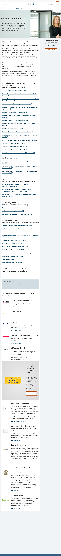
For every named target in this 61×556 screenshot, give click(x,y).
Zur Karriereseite (15, 307)
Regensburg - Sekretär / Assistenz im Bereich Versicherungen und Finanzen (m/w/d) (20, 172)
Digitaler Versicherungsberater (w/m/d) (13, 211)
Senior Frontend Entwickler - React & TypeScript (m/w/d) (17, 253)
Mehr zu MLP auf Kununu (31, 393)
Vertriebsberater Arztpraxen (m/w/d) (12, 262)
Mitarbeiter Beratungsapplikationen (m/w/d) (14, 112)
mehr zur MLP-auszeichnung (18, 421)
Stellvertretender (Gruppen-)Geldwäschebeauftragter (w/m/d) (19, 140)
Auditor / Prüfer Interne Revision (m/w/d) (13, 90)
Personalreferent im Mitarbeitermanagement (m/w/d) (16, 132)
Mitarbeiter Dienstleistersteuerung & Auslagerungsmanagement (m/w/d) (20, 116)
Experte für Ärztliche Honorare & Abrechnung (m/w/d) (17, 232)
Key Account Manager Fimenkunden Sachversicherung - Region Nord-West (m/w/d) (19, 195)
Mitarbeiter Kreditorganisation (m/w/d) (13, 128)
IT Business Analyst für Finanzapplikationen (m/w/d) (16, 104)
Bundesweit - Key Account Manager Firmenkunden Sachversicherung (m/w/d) (16, 185)
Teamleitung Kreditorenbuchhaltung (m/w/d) (14, 146)
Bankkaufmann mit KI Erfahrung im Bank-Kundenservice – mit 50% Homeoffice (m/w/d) (20, 99)
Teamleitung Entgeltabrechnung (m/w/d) (13, 143)
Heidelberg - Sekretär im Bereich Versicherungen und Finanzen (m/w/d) (19, 162)
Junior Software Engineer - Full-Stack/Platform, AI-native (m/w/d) (20, 235)
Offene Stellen (25, 8)
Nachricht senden (51, 49)
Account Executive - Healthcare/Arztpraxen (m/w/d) (16, 225)
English (57, 1)
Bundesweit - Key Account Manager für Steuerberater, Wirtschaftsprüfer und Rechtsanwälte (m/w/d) (17, 190)
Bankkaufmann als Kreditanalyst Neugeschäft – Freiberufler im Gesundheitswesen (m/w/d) (19, 94)
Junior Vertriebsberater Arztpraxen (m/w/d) (14, 240)
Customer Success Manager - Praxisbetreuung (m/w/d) (17, 229)
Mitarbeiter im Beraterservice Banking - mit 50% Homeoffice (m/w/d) (18, 124)
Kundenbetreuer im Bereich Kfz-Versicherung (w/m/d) (17, 214)
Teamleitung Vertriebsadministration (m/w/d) (14, 149)
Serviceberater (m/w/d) (8, 259)
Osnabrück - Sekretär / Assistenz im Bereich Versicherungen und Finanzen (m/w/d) (19, 167)
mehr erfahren (14, 440)
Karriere (8, 8)
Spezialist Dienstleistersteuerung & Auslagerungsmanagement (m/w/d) (19, 136)
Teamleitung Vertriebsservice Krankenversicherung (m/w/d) (18, 153)
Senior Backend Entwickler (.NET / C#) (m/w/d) (15, 250)
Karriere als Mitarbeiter (16, 8)
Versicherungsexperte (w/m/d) (10, 207)
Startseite (3, 8)
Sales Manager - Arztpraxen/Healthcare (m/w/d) (15, 246)
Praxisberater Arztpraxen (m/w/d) (11, 243)
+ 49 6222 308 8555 (51, 45)
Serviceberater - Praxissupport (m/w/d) (12, 256)
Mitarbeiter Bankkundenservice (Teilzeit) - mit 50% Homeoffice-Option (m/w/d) (19, 108)
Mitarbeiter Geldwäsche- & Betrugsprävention (15, 120)
